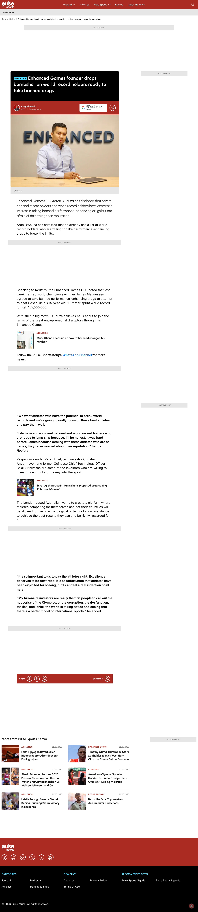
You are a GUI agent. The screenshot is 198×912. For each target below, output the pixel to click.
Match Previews (136, 4)
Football (67, 4)
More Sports (100, 4)
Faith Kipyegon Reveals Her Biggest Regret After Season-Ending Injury (39, 755)
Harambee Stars (97, 747)
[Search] (193, 4)
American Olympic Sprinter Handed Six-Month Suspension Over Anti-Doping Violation (107, 778)
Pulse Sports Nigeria (133, 880)
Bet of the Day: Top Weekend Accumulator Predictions (106, 801)
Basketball (36, 880)
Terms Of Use (72, 886)
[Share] (113, 108)
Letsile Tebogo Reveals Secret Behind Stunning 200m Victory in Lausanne (40, 803)
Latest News (8, 12)
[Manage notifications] (191, 905)
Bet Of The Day (96, 794)
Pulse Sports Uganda (168, 880)
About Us (69, 880)
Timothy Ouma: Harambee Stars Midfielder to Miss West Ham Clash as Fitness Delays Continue (108, 755)
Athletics (84, 4)
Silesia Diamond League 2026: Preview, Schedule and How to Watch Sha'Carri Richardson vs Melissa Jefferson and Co (40, 780)
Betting (119, 4)
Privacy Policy (98, 880)
